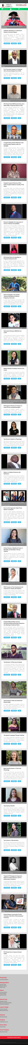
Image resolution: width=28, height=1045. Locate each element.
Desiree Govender (3, 1031)
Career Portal (2, 1026)
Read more (7, 43)
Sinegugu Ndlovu (3, 992)
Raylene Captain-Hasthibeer (6, 1002)
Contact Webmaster (3, 1040)
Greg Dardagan (3, 993)
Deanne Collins (3, 994)
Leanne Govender (3, 1009)
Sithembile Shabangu (4, 1004)
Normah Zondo (3, 984)
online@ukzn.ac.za (4, 1021)
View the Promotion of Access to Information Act (15, 1040)
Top (19, 43)
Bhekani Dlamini (3, 985)
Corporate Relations (4, 979)
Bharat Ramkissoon (4, 1010)
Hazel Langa (2, 987)
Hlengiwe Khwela (3, 1001)
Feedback (14, 43)
